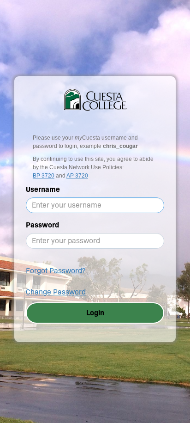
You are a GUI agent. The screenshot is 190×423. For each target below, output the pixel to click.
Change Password (56, 292)
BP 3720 (43, 175)
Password (42, 225)
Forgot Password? (55, 270)
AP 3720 (77, 175)
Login (95, 312)
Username (43, 189)
